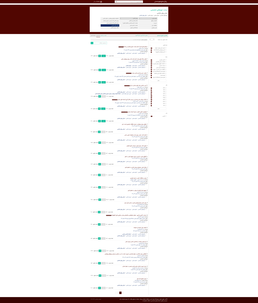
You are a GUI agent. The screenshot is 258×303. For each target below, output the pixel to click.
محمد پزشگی (141, 48)
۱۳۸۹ (158, 94)
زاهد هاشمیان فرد (140, 204)
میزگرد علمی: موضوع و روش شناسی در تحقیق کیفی (136, 167)
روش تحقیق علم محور (141, 279)
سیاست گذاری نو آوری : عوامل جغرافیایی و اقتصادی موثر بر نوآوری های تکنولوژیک (126, 215)
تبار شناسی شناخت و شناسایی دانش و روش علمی (135, 241)
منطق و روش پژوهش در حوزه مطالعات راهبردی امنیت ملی (134, 124)
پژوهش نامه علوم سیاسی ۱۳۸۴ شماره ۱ (138, 245)
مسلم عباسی (141, 101)
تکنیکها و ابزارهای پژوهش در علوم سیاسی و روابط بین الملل (110, 18)
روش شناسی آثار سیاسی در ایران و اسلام (111, 20)
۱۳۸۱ (158, 105)
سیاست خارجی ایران (134, 25)
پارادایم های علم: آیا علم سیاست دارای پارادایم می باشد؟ (133, 46)
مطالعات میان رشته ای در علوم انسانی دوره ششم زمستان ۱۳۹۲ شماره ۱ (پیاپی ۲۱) (130, 76)
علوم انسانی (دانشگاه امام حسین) (158, 71)
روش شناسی (150, 15)
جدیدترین (98, 35)
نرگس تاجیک (135, 101)
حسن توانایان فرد (138, 280)
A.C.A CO (93, 299)
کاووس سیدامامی (140, 255)
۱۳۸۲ (158, 103)
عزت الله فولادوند (140, 229)
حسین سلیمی (141, 74)
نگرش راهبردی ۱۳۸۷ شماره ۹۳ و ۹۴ (138, 126)
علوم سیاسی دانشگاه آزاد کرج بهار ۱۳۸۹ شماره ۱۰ (136, 115)
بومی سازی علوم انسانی (126, 93)
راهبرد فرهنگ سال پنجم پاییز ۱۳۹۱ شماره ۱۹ (137, 89)
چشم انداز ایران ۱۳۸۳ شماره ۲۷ (139, 282)
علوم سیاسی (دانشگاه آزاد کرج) (158, 77)
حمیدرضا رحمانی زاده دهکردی (138, 268)
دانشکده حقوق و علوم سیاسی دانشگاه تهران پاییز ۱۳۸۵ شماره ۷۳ (133, 218)
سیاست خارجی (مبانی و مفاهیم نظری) (130, 23)
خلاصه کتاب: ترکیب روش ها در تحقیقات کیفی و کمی (135, 135)
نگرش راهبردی (158, 60)
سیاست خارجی (158, 65)
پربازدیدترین (93, 35)
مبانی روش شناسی (115, 25)
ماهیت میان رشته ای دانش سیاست (136, 73)
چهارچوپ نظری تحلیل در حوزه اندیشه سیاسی (134, 112)
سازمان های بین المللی (133, 20)
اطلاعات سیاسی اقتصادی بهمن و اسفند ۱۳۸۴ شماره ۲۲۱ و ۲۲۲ (133, 257)
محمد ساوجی (141, 113)
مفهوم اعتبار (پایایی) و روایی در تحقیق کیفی (137, 190)
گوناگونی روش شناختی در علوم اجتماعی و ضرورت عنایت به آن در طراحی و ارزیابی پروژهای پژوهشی (125, 254)
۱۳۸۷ (158, 96)
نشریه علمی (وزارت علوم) (158, 48)
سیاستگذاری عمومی (134, 27)
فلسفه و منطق (154, 20)
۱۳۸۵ (158, 97)
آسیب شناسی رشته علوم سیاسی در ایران (136, 85)
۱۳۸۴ (158, 99)
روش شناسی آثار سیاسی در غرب (113, 23)
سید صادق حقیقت (140, 87)
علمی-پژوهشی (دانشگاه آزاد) (158, 50)
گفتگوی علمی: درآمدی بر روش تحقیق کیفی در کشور (135, 156)
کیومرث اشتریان (141, 217)
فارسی (158, 116)
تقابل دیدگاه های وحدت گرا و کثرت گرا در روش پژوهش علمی (134, 59)
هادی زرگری (141, 60)
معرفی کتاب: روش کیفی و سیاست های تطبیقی (137, 146)
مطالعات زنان (154, 25)
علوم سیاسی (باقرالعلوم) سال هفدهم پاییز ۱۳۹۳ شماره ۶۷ (134, 50)
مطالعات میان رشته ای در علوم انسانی (158, 69)
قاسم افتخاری (141, 243)
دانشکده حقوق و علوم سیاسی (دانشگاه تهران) (158, 64)
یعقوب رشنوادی (133, 179)
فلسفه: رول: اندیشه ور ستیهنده (140, 227)
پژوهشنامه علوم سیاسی (158, 67)
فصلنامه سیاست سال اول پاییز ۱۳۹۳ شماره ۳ (137, 62)
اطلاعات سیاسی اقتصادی (158, 62)
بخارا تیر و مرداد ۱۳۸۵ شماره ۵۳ (139, 231)
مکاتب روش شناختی (115, 27)
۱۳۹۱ (158, 92)
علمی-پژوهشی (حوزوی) (158, 52)
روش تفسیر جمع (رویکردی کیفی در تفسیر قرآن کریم (135, 203)
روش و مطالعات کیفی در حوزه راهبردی (138, 178)
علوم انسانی (134, 93)
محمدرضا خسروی (140, 192)
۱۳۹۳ (158, 88)
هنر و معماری (154, 27)
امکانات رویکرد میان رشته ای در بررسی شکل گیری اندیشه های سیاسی (129, 99)
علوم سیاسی (156, 15)
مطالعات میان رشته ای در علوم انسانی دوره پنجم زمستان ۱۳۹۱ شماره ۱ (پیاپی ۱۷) (130, 103)
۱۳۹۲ (158, 90)
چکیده (103, 56)
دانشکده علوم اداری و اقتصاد (158, 73)
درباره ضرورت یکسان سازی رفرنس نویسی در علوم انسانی (134, 266)
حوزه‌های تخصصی (163, 15)
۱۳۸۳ (158, 101)
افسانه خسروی (135, 60)
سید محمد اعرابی (140, 179)
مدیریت (155, 23)
